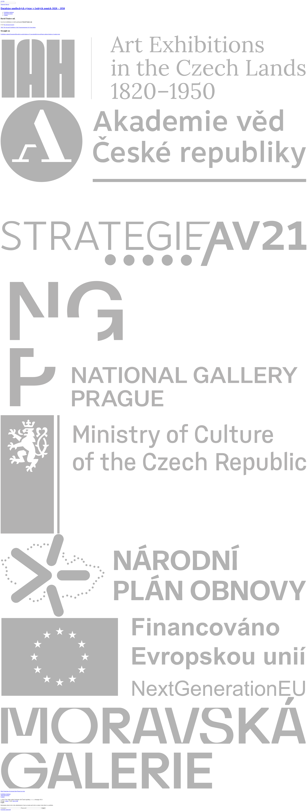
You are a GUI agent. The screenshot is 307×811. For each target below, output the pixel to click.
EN (3, 1)
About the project (8, 13)
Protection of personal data (10, 791)
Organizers (12, 34)
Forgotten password (6, 809)
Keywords (21, 34)
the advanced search (9, 24)
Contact (6, 15)
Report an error (21, 791)
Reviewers (38, 34)
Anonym (3, 4)
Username (3, 808)
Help (2, 791)
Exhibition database (9, 12)
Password (23, 808)
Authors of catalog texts (54, 34)
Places (17, 34)
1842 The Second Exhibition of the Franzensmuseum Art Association (18, 27)
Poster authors (44, 34)
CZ (1, 1)
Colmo (6, 801)
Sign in (7, 4)
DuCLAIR (15, 801)
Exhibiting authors (5, 34)
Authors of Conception (29, 34)
